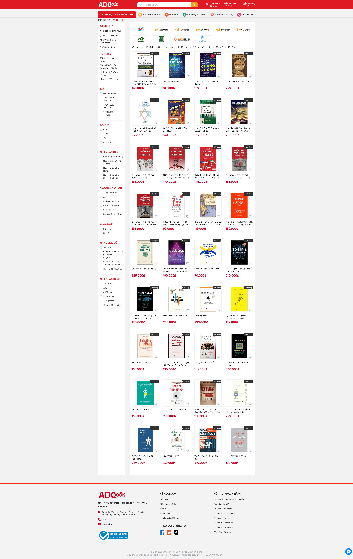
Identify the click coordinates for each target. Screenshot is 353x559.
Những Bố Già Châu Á (204, 362)
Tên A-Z (219, 47)
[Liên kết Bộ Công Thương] (113, 535)
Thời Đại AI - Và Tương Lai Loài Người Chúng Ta (144, 317)
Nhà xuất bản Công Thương (112, 162)
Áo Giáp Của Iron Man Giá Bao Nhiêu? (175, 129)
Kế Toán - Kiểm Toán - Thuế (109, 73)
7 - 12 (105, 134)
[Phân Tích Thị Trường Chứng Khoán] (208, 65)
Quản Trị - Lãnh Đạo (109, 35)
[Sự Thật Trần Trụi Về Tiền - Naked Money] (145, 439)
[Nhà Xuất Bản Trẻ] (202, 39)
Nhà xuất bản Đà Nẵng (111, 169)
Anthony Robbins (111, 201)
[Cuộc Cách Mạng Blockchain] (239, 65)
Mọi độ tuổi (108, 142)
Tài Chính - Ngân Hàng (107, 59)
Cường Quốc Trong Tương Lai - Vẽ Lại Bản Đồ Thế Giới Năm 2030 (208, 223)
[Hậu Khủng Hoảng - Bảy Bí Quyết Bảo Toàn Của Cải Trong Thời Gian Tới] (239, 111)
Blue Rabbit (108, 210)
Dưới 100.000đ (109, 93)
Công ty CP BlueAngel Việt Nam (113, 270)
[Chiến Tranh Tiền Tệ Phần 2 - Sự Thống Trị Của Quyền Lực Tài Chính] (176, 158)
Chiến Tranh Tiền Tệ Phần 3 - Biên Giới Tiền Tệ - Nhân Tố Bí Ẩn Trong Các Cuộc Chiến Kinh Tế (207, 176)
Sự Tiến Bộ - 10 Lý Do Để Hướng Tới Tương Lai (237, 317)
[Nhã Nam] (141, 39)
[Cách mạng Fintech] (176, 65)
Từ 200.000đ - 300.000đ (109, 106)
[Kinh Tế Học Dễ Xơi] (176, 439)
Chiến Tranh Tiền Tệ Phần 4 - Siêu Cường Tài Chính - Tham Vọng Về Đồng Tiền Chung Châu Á (239, 176)
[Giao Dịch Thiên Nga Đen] (176, 393)
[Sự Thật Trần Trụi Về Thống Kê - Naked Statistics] (239, 393)
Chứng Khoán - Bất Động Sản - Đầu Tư (108, 66)
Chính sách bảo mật (223, 508)
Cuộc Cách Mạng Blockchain (239, 81)
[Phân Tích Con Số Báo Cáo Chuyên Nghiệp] (208, 111)
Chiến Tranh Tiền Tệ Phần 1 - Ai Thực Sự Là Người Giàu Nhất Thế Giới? (144, 176)
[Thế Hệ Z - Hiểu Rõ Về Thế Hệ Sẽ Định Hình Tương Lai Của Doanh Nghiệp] (239, 205)
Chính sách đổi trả (222, 518)
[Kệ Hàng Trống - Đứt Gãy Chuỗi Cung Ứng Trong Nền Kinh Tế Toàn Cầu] (208, 393)
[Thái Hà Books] (161, 29)
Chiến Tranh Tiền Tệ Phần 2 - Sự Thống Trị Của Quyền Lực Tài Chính (176, 176)
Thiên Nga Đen (201, 315)
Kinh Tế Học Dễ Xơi (171, 456)
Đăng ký (213, 6)
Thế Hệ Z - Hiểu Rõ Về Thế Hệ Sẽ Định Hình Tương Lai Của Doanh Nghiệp (239, 223)
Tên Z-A (231, 47)
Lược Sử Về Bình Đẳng (236, 456)
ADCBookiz (108, 292)
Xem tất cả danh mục (110, 31)
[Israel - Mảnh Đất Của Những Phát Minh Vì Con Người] (145, 111)
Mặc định (149, 47)
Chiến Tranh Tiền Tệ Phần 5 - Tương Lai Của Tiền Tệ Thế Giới (145, 223)
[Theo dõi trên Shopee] (169, 532)
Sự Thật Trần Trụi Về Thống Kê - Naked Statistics (238, 410)
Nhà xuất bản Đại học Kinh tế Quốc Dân (113, 176)
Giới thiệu (164, 499)
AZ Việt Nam (109, 300)
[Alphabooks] (182, 39)
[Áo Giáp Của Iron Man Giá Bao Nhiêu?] (176, 111)
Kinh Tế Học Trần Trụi (141, 409)
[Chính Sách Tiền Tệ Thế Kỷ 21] (145, 252)
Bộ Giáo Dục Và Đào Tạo (112, 215)
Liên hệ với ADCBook (169, 518)
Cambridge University (113, 156)
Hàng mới (162, 47)
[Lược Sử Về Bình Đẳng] (239, 439)
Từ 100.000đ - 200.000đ (109, 99)
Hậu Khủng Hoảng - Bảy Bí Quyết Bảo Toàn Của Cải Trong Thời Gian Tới (238, 129)
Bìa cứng (107, 233)
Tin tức (163, 508)
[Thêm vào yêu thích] (156, 76)
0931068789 (107, 519)
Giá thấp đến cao (180, 47)
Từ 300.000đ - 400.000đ (109, 113)
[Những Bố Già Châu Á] (208, 346)
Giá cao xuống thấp (202, 47)
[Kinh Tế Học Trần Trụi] (145, 393)
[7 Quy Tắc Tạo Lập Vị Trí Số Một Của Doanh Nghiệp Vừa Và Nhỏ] (176, 205)
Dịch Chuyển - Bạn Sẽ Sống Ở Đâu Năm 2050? (239, 270)
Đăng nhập (215, 3)
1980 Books (108, 247)
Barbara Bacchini (111, 205)
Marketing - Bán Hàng (107, 48)
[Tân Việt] (141, 29)
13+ (104, 138)
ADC (105, 288)
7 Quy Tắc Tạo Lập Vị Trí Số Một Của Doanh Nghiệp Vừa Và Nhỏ (176, 223)
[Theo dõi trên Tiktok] (176, 532)
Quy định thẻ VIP (221, 504)
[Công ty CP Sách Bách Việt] (182, 29)
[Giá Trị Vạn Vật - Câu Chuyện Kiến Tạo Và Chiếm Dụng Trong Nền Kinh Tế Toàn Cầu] (176, 346)
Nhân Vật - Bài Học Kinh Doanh (108, 41)
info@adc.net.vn (109, 524)
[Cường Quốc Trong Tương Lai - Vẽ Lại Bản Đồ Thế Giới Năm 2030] (208, 205)
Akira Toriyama (110, 192)
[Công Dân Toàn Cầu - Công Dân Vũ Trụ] (208, 252)
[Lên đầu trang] (349, 545)
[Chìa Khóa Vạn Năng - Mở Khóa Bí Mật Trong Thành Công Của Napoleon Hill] (145, 65)
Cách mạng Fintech (171, 81)
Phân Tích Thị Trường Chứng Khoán (207, 82)
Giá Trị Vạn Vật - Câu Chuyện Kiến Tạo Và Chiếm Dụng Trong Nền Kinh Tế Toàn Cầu (176, 364)
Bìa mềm (107, 229)
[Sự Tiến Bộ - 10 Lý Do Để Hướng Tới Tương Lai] (239, 299)
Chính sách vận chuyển (224, 513)
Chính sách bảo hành (223, 527)
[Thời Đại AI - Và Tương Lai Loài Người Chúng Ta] (145, 299)
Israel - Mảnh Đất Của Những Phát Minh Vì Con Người (145, 129)
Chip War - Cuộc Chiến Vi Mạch (237, 363)
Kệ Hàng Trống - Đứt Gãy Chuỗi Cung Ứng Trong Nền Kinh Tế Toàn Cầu (206, 410)
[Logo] (123, 495)
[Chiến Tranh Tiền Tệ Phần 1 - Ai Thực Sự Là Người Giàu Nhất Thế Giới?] (145, 158)
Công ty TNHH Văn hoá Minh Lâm (112, 306)
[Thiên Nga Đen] (208, 299)
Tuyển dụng (165, 513)
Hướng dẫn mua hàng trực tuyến (229, 499)
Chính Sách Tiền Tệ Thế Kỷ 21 (145, 268)
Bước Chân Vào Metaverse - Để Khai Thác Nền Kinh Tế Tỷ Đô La (176, 270)
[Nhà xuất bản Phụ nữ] (223, 29)
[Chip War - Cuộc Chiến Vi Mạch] (239, 346)
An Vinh (106, 197)
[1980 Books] (161, 39)
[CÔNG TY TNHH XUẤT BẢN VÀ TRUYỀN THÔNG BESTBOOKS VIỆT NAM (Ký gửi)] (202, 29)
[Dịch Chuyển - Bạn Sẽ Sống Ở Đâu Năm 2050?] (239, 252)
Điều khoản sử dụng (169, 504)
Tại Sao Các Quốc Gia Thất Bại (206, 457)
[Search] (194, 4)
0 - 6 (105, 129)
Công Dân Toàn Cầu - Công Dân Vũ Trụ (206, 270)
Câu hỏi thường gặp (223, 532)
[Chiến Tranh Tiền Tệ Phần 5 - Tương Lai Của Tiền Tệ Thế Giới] (145, 205)
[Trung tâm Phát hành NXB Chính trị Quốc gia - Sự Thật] (243, 29)
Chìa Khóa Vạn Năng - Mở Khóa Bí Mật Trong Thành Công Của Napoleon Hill (143, 83)
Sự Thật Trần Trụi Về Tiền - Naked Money (144, 457)
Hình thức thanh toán (223, 522)
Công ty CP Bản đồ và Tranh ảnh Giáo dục (113, 263)
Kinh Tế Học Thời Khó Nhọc (175, 315)
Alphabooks (108, 296)
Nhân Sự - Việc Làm (109, 79)
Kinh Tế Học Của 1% (140, 362)
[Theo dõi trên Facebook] (162, 532)
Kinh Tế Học (105, 54)
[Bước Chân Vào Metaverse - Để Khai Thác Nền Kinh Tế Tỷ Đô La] (176, 252)
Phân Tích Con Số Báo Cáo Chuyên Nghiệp (206, 129)
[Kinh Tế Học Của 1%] (145, 346)
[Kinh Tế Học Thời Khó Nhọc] (176, 299)
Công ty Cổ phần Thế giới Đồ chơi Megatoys (113, 254)
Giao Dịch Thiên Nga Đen (174, 409)
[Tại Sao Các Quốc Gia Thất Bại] (208, 439)
